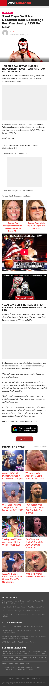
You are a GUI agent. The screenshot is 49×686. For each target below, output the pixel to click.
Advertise (25, 678)
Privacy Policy (13, 678)
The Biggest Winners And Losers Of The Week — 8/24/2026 (12, 542)
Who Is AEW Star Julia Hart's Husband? (35, 575)
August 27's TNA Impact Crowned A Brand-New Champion (12, 476)
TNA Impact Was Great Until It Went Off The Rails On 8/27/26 (34, 508)
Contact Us (36, 678)
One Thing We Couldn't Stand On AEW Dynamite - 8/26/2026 (34, 543)
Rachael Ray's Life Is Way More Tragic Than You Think (36, 225)
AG (14, 31)
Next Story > (24, 439)
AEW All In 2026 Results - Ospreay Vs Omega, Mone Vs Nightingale (12, 577)
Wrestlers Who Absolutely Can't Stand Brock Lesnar (34, 476)
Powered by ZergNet (40, 446)
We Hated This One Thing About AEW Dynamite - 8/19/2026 (12, 507)
